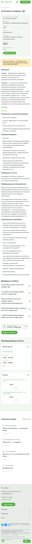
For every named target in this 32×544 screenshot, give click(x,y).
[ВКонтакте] (6, 526)
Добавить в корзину (9, 332)
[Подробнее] (3, 366)
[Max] (9, 526)
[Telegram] (2, 526)
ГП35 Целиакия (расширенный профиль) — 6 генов (14, 380)
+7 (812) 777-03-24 (6, 497)
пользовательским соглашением (9, 532)
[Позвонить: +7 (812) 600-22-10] (17, 2)
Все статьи (27, 419)
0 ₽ (28, 541)
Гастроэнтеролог (7, 352)
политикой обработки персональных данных (12, 531)
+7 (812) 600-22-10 (6, 494)
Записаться (25, 2)
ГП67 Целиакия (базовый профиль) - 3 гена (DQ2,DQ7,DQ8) (14, 393)
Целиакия (4, 111)
